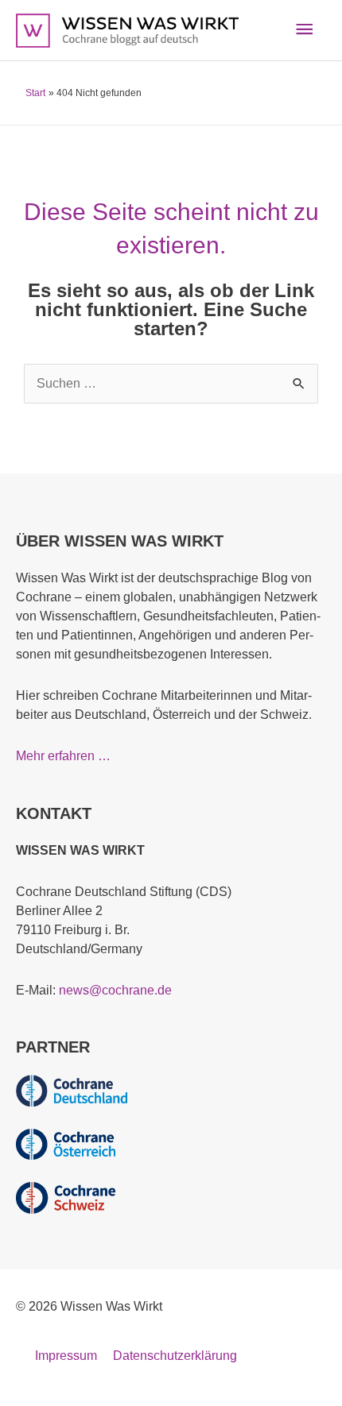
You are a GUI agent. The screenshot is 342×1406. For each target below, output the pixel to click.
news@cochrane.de (115, 990)
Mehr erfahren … (63, 756)
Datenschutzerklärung (175, 1355)
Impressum (66, 1355)
